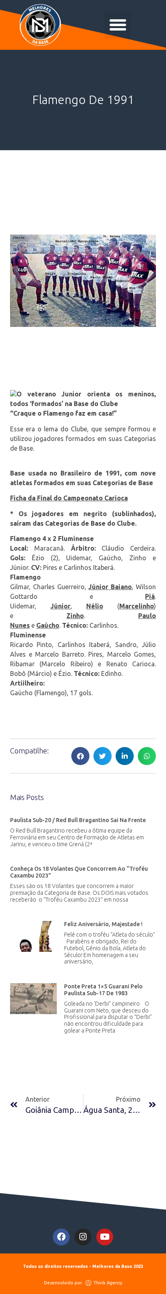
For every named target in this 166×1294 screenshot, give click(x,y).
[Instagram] (83, 1237)
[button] (118, 25)
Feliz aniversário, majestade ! (103, 924)
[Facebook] (61, 1237)
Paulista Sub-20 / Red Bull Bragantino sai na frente (78, 820)
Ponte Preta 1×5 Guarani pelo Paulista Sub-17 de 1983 (103, 989)
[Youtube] (104, 1237)
